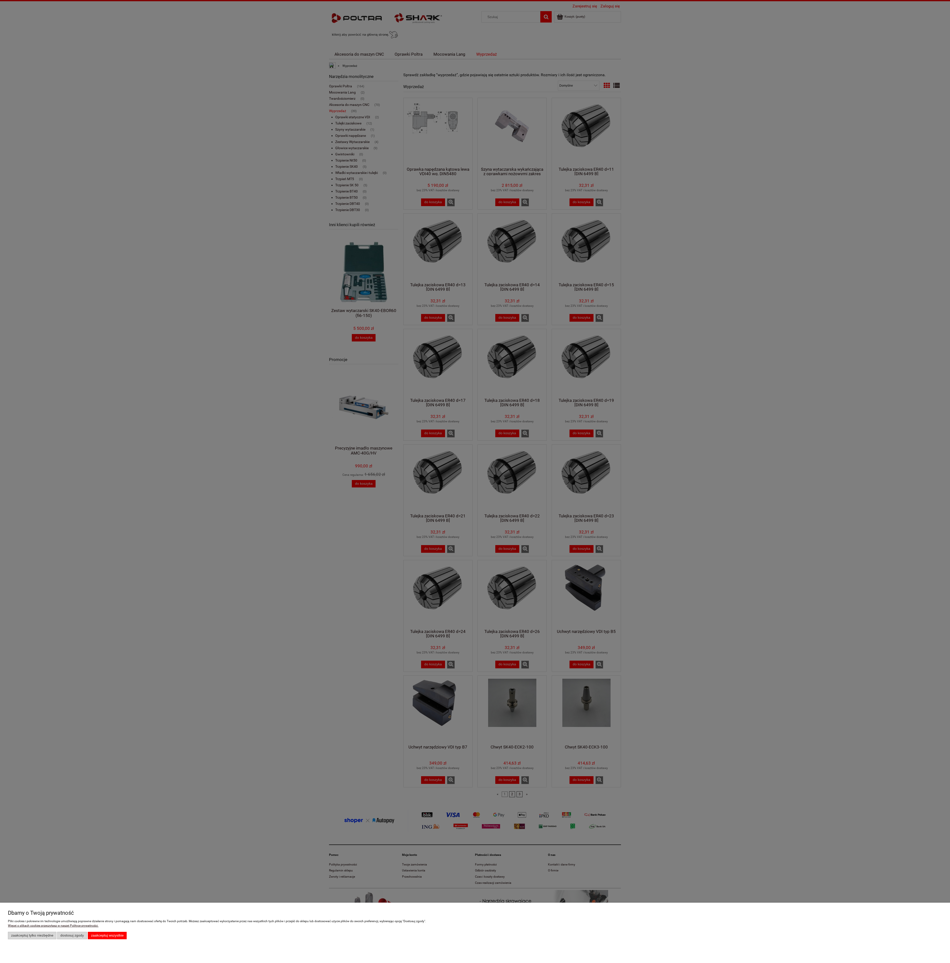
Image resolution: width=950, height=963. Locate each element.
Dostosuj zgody (72, 935)
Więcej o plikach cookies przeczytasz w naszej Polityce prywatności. (53, 925)
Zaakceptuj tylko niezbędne (32, 935)
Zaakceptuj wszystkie (107, 935)
